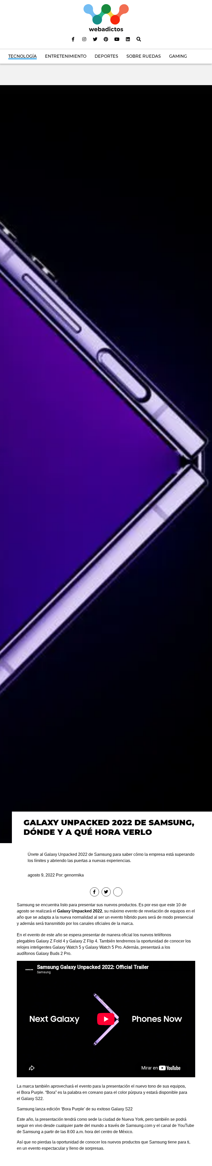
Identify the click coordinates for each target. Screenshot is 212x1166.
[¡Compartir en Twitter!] (106, 891)
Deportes (106, 56)
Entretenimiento (65, 56)
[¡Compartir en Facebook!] (94, 891)
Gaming (178, 56)
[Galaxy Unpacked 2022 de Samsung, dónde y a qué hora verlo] (106, 464)
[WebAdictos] (106, 17)
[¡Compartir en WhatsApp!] (117, 891)
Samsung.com (139, 1125)
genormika (74, 875)
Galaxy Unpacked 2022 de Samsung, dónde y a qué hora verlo (109, 827)
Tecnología (22, 56)
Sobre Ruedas (143, 56)
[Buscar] (138, 39)
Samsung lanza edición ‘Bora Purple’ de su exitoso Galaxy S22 (75, 1109)
